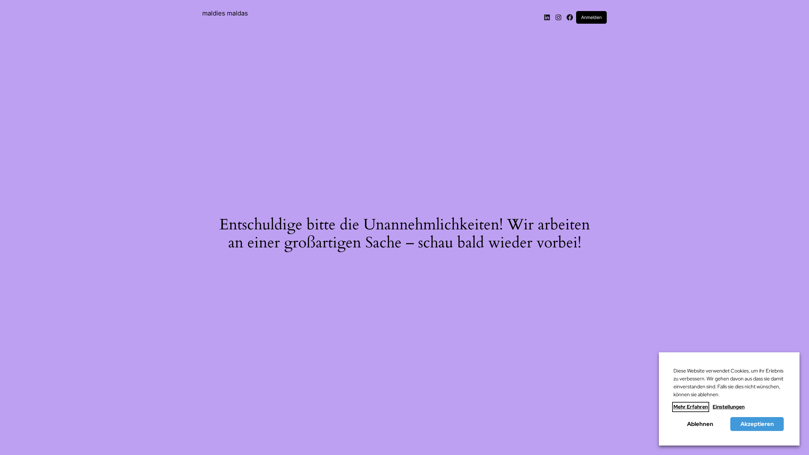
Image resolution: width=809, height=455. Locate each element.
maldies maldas (225, 13)
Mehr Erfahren (690, 406)
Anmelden (591, 17)
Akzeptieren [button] (757, 424)
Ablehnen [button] (700, 424)
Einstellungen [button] (729, 406)
